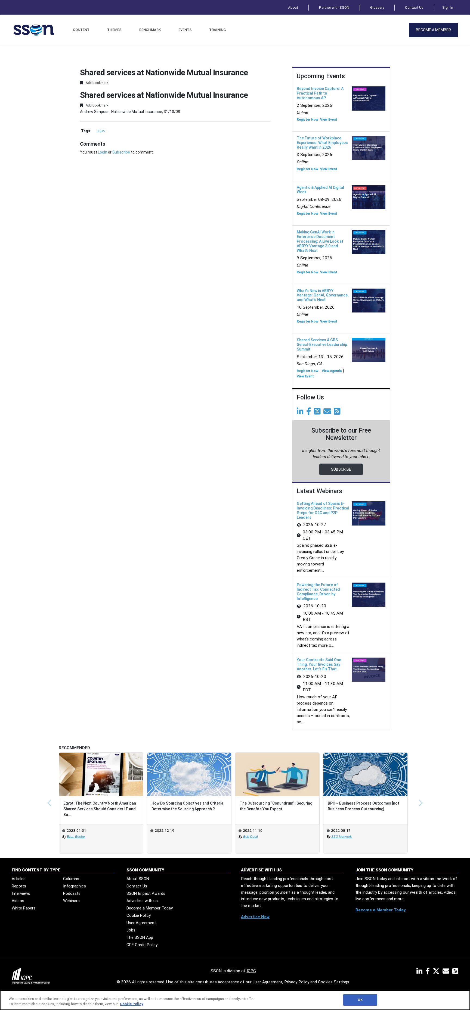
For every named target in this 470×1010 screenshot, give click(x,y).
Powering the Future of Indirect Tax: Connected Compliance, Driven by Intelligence (318, 592)
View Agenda (332, 371)
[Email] (328, 413)
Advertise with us (142, 900)
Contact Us (414, 7)
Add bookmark (96, 83)
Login (102, 152)
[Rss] (338, 413)
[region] (235, 1000)
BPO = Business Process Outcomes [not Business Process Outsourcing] (363, 806)
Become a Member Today (149, 908)
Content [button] (81, 30)
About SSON (137, 878)
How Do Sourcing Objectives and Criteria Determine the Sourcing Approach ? (187, 806)
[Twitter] (318, 413)
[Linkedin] (301, 413)
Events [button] (185, 30)
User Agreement (141, 922)
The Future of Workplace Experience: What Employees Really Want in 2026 (322, 142)
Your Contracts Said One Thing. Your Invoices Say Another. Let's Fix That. (319, 664)
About (293, 7)
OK (360, 1000)
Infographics (74, 886)
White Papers (24, 908)
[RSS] (455, 972)
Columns (71, 878)
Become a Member (433, 30)
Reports (19, 886)
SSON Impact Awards (145, 893)
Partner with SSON (334, 7)
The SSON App (139, 937)
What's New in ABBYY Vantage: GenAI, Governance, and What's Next (322, 295)
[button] (49, 802)
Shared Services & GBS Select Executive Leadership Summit (322, 344)
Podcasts (72, 893)
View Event (328, 119)
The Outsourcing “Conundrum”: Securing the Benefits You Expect (276, 806)
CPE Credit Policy (141, 944)
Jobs (130, 930)
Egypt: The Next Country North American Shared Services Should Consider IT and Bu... (99, 809)
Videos (18, 900)
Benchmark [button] (150, 30)
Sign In (447, 7)
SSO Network (341, 836)
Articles (19, 878)
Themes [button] (114, 30)
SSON (101, 131)
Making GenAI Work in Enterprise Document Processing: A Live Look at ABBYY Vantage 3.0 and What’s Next (320, 241)
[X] (437, 972)
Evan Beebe (76, 836)
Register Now (307, 119)
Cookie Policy (138, 915)
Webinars (71, 900)
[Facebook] (309, 413)
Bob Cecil (250, 836)
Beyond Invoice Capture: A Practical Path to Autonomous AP (320, 93)
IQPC (251, 970)
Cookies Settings (333, 982)
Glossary (377, 7)
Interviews (21, 893)
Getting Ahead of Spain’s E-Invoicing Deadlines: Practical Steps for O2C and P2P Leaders (323, 510)
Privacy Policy (296, 982)
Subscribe (121, 152)
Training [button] (217, 30)
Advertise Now (255, 916)
